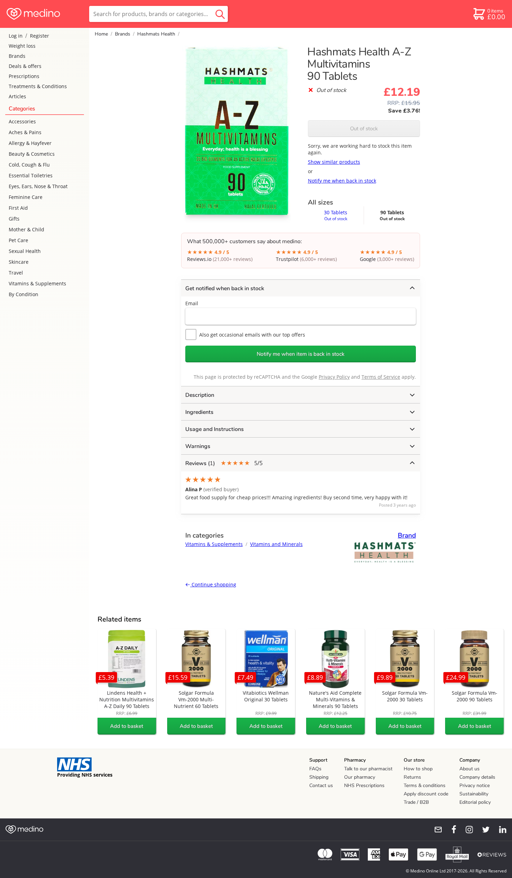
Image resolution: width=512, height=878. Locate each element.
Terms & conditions (424, 785)
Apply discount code (426, 794)
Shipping (318, 777)
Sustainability (473, 794)
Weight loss (22, 46)
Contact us (321, 785)
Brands (17, 56)
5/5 (224, 463)
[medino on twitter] (483, 829)
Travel (16, 272)
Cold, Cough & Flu (29, 164)
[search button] (220, 14)
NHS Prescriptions (364, 785)
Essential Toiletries (31, 175)
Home (101, 34)
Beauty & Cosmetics (32, 154)
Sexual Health (25, 251)
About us (469, 768)
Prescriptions (24, 76)
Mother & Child (26, 229)
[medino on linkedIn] (499, 829)
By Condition (23, 294)
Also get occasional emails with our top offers (252, 334)
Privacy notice (474, 785)
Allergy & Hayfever (30, 143)
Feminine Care (25, 197)
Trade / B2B (416, 802)
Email (191, 303)
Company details (477, 777)
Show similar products (334, 162)
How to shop (418, 768)
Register (39, 35)
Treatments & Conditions (38, 86)
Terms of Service (381, 376)
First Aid (18, 208)
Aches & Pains (25, 132)
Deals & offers (25, 66)
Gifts (14, 218)
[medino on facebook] (449, 829)
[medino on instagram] (466, 829)
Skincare (19, 262)
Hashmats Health (156, 34)
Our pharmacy (359, 777)
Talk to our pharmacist (368, 768)
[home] (44, 14)
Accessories (22, 121)
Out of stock (364, 128)
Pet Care (18, 240)
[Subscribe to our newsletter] (435, 829)
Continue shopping (213, 584)
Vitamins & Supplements (37, 283)
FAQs (315, 768)
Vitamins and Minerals (276, 544)
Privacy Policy (334, 376)
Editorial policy (475, 802)
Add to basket (126, 726)
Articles (17, 96)
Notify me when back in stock (342, 180)
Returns (412, 777)
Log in (16, 35)
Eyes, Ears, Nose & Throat (38, 186)
